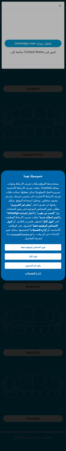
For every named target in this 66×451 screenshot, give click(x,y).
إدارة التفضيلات (33, 273)
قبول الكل (33, 256)
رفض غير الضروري (33, 265)
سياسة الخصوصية (20, 234)
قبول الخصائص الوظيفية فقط (33, 247)
